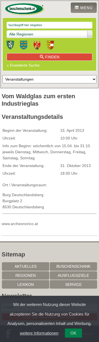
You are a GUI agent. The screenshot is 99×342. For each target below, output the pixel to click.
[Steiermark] (10, 46)
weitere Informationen (39, 333)
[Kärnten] (50, 46)
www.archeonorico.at (20, 223)
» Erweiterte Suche (23, 65)
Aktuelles (26, 266)
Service (73, 284)
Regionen (25, 275)
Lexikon (25, 284)
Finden (52, 57)
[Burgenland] (37, 46)
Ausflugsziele (73, 275)
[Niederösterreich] (23, 46)
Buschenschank (73, 266)
